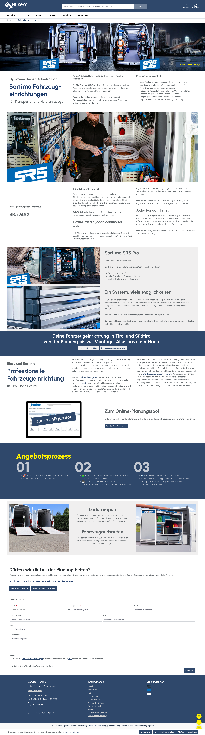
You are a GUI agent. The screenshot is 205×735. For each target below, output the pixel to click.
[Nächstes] (196, 146)
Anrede (13, 606)
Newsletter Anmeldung (97, 716)
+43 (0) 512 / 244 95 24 (19, 588)
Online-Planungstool (88, 377)
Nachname (139, 606)
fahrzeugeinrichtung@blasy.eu (44, 588)
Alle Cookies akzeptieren (187, 732)
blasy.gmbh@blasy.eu (37, 695)
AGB (70, 659)
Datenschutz (93, 696)
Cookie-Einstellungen (96, 699)
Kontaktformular (48, 713)
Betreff (13, 625)
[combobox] (98, 6)
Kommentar (15, 635)
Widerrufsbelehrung (96, 703)
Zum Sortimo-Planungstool (116, 426)
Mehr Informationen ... (72, 732)
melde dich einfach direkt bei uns (157, 374)
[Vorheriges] (8, 146)
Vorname (76, 606)
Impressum (92, 689)
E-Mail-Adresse (16, 615)
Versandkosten (95, 726)
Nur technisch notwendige (164, 732)
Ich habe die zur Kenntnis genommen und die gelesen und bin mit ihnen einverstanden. (58, 659)
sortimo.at (81, 383)
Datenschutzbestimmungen (32, 659)
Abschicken (189, 670)
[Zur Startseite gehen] (16, 6)
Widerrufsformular (95, 706)
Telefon (106, 615)
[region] (102, 147)
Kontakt (91, 686)
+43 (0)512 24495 (35, 691)
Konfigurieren (145, 732)
